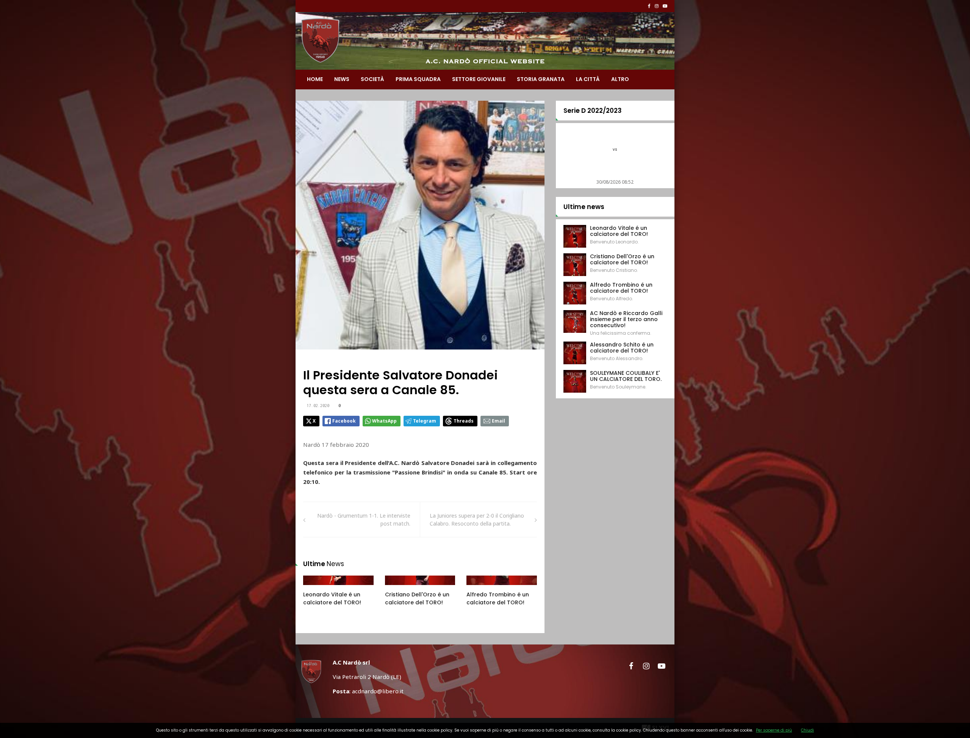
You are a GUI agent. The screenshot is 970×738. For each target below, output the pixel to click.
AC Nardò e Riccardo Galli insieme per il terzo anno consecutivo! (626, 319)
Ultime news (583, 206)
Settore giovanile (478, 79)
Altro (620, 79)
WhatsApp (384, 421)
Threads (464, 421)
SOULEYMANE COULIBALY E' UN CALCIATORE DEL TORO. (626, 376)
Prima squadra (418, 79)
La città (588, 79)
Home (315, 79)
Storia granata (541, 79)
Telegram (424, 421)
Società (372, 79)
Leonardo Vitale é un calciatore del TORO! (332, 598)
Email (498, 421)
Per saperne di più (774, 730)
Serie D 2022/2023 (592, 110)
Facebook (344, 421)
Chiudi (807, 730)
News (341, 79)
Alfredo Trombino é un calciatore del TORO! (497, 598)
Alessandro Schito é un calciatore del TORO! (622, 347)
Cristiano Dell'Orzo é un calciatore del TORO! (417, 598)
